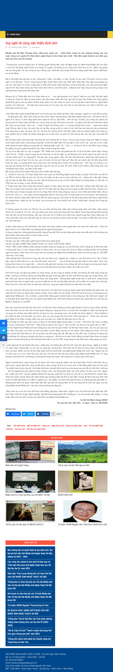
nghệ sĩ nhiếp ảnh (33, 426)
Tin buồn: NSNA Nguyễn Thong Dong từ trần (28, 605)
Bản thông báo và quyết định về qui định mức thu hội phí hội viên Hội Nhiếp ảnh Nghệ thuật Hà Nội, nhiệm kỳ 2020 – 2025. (30, 553)
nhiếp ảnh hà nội (57, 426)
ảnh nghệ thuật (19, 426)
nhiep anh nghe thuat (74, 426)
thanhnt (36, 47)
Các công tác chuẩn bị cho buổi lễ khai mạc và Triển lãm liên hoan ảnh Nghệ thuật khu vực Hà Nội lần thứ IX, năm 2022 (29, 565)
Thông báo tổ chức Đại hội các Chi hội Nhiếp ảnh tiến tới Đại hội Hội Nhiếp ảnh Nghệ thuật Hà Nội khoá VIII (30, 585)
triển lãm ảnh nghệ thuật (35, 429)
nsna (85, 426)
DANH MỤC (15, 34)
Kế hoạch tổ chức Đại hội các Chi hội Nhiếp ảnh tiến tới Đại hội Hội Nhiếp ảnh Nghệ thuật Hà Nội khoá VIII (30, 597)
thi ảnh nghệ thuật (96, 426)
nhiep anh (46, 426)
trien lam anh (20, 429)
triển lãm (9, 429)
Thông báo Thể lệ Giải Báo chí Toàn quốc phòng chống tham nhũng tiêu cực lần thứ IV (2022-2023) (30, 622)
